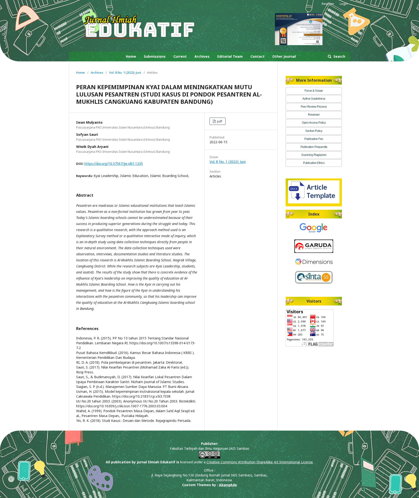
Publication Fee (313, 139)
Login (344, 3)
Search (338, 56)
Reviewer (314, 114)
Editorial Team (230, 56)
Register (328, 3)
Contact (257, 56)
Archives (202, 56)
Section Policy (313, 131)
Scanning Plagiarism (313, 155)
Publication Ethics (313, 163)
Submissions (155, 56)
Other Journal (284, 56)
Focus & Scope (314, 90)
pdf (219, 121)
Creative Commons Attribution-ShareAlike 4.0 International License (260, 462)
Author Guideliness (313, 98)
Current (180, 56)
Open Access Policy (314, 122)
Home (131, 56)
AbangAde (228, 484)
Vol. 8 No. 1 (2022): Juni (125, 72)
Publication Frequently (313, 147)
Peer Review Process (314, 106)
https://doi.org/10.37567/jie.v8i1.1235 (113, 163)
